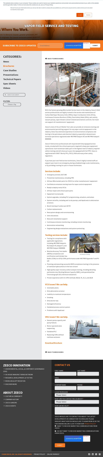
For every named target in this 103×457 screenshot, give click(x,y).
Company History (12, 399)
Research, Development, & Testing (18, 378)
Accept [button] (80, 15)
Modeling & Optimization (15, 381)
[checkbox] (77, 429)
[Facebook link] (89, 454)
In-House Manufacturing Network (19, 375)
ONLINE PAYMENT (53, 454)
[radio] (77, 427)
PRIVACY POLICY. (89, 424)
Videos (6, 88)
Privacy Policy (39, 454)
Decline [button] (88, 15)
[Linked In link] (92, 454)
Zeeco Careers (11, 403)
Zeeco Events (10, 406)
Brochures (8, 66)
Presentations (10, 74)
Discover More (11, 384)
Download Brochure (53, 343)
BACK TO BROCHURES (55, 59)
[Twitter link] (96, 454)
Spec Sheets (9, 83)
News (6, 61)
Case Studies (10, 70)
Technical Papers (12, 79)
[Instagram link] (99, 454)
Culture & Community (13, 396)
